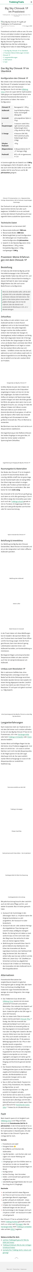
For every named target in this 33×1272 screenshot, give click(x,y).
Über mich (9, 1269)
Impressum (23, 1269)
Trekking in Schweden (15, 737)
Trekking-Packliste (12, 1222)
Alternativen (7, 60)
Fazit (5, 62)
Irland (29, 737)
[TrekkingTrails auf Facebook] (12, 1267)
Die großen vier (5, 26)
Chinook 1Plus (25, 1019)
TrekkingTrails (16, 2)
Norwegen (19, 1224)
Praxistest (11, 26)
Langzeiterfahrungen (10, 57)
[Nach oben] (16, 1258)
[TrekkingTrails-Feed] (21, 1267)
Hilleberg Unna (8, 1001)
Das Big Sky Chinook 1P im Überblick (15, 51)
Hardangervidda (23, 734)
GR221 (13, 1229)
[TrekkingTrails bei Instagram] (18, 1267)
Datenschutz (16, 1269)
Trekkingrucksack (17, 501)
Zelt (2, 27)
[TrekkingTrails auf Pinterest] (15, 1267)
